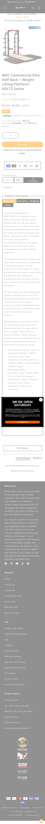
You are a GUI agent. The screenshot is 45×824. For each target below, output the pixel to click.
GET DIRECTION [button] (22, 422)
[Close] (41, 399)
